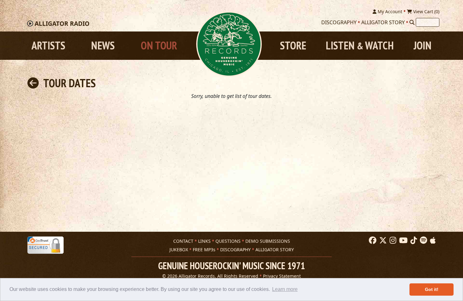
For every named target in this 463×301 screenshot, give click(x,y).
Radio (62, 24)
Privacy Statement (282, 276)
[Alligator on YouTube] (402, 240)
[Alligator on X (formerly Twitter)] (382, 240)
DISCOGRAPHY (235, 250)
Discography (339, 22)
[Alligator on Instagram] (392, 240)
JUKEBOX (178, 250)
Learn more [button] (285, 289)
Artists (48, 45)
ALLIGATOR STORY (274, 250)
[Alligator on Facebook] (371, 240)
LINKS (204, 241)
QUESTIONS (228, 241)
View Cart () (425, 11)
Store (293, 45)
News (103, 45)
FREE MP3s (204, 250)
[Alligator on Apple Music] (432, 240)
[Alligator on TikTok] (413, 240)
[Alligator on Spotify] (422, 240)
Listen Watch (360, 45)
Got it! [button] (431, 289)
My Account (389, 11)
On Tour (159, 45)
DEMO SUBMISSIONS (267, 241)
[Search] (411, 22)
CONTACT (183, 241)
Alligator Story (383, 22)
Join (423, 45)
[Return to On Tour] (33, 83)
